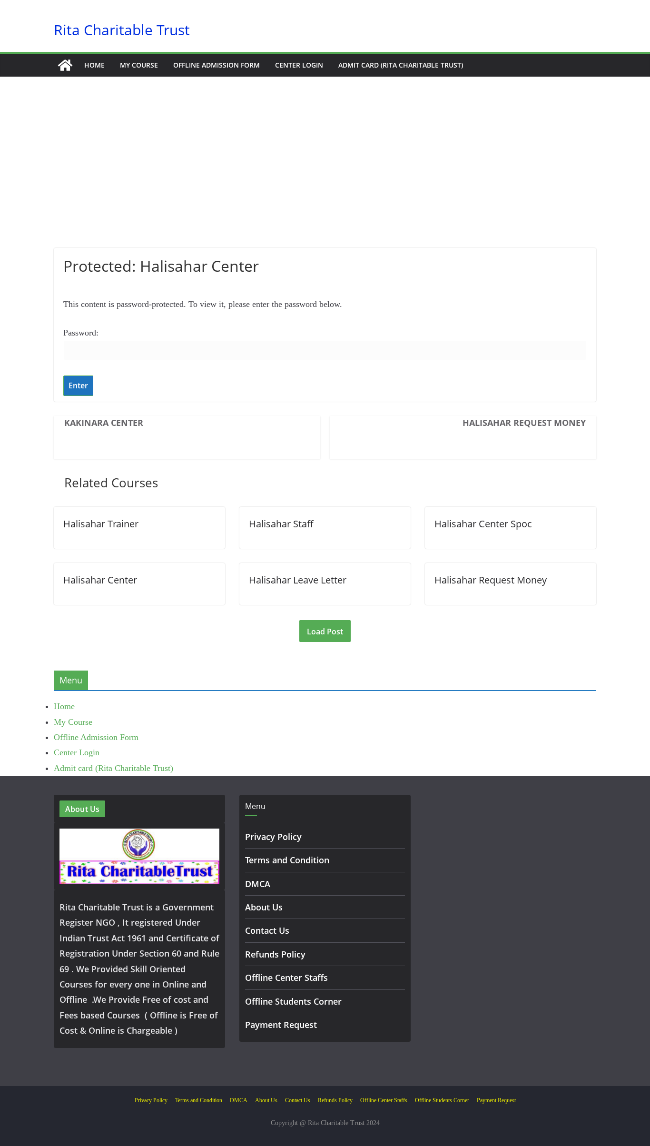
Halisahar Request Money (524, 422)
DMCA (257, 883)
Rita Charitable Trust (122, 30)
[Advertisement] (325, 176)
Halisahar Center (100, 579)
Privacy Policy (273, 836)
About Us (264, 907)
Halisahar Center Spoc (483, 523)
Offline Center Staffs (286, 977)
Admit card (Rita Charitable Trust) (400, 64)
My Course (139, 64)
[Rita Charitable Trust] (65, 65)
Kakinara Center (103, 422)
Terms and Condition (287, 860)
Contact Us (267, 930)
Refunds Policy (275, 954)
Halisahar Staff (281, 523)
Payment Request (281, 1024)
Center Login (299, 64)
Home (94, 64)
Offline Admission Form (216, 64)
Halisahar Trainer (100, 523)
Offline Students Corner (293, 1001)
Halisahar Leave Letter (297, 579)
